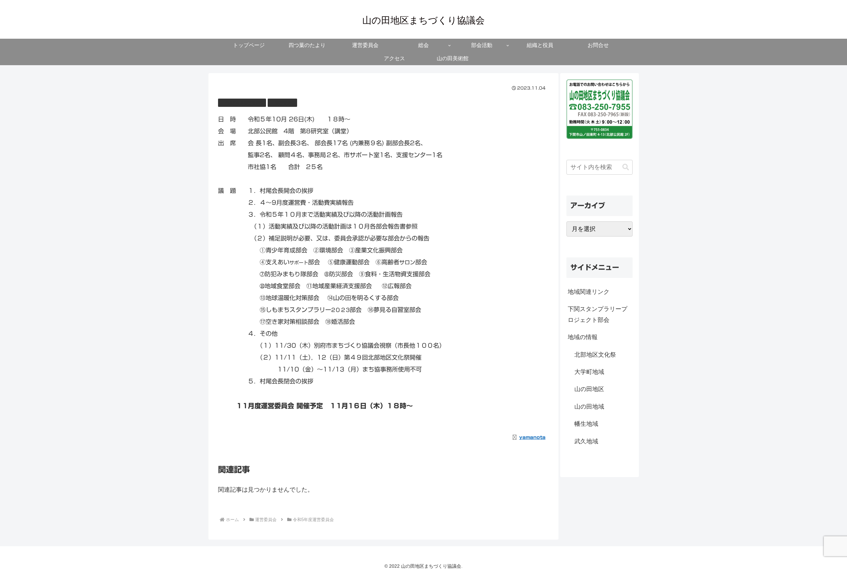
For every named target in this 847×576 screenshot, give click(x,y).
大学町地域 (589, 372)
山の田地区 (589, 389)
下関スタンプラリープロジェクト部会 (597, 314)
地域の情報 (583, 337)
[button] (626, 167)
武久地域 (586, 441)
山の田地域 (589, 406)
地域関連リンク (588, 291)
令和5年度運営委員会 (244, 103)
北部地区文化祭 (595, 354)
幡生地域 (586, 424)
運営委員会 (285, 103)
